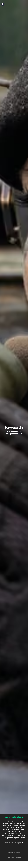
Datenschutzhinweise (14, 857)
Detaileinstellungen (13, 842)
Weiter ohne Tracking (14, 852)
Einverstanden (14, 848)
